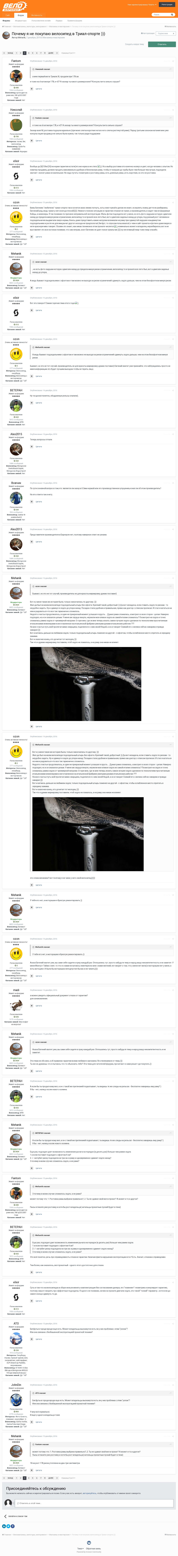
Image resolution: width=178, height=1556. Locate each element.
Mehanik (21, 37)
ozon (16, 202)
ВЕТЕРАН (16, 390)
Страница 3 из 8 (67, 53)
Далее (50, 53)
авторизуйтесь (89, 1493)
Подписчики (163, 33)
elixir (16, 161)
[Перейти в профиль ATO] (16, 1338)
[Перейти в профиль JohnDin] (16, 1400)
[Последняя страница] (57, 53)
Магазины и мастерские (54, 37)
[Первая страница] (4, 53)
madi (16, 990)
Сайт (8, 15)
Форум (21, 15)
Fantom (16, 61)
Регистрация (167, 4)
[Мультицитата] (31, 89)
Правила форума (74, 21)
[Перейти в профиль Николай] (16, 125)
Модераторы (21, 21)
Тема (79, 1549)
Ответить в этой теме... (30, 1503)
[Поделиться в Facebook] (13, 1526)
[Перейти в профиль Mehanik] (6, 35)
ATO (16, 1323)
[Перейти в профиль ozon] (16, 217)
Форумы (6, 21)
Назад (10, 53)
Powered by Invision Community (89, 1552)
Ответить (162, 44)
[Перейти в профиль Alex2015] (16, 449)
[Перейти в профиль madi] (16, 1005)
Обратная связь (93, 1549)
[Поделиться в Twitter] (8, 1526)
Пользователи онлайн (41, 21)
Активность (36, 15)
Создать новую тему (134, 44)
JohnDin (16, 1384)
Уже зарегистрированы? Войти (141, 5)
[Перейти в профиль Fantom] (16, 76)
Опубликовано (43, 61)
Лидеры (59, 21)
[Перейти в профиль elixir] (16, 176)
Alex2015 (16, 434)
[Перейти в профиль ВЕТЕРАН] (16, 405)
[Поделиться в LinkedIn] (4, 1526)
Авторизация (148, 33)
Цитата (39, 89)
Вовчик (16, 483)
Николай (16, 109)
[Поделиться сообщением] (173, 61)
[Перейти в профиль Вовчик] (16, 498)
